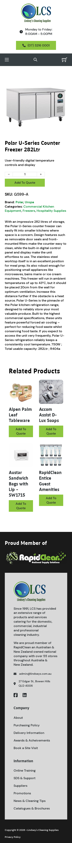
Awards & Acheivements (32, 740)
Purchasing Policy (27, 725)
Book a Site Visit (26, 748)
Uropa (29, 202)
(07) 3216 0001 (39, 45)
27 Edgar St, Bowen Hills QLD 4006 (34, 683)
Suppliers (20, 786)
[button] (61, 79)
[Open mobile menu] (7, 59)
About (18, 718)
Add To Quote (24, 182)
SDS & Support (24, 778)
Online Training (25, 770)
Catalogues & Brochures (32, 808)
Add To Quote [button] (21, 506)
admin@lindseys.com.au (35, 673)
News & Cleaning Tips (30, 801)
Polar (19, 202)
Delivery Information (29, 733)
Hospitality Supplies (51, 211)
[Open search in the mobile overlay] (35, 59)
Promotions (22, 793)
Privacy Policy (13, 837)
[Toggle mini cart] (64, 59)
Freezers (29, 211)
